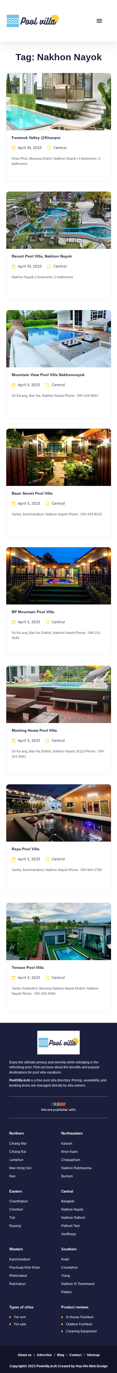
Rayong (15, 1226)
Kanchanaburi (19, 1259)
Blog (60, 1355)
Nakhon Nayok (72, 1209)
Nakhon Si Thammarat (77, 1284)
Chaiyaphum (70, 1160)
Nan (12, 1176)
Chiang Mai (17, 1143)
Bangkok (67, 1201)
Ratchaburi (17, 1284)
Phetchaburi (18, 1276)
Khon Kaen (69, 1152)
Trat (12, 1218)
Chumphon (69, 1267)
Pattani (66, 1292)
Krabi (65, 1259)
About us (25, 1355)
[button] (99, 20)
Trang (65, 1276)
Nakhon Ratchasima (76, 1168)
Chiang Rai (17, 1152)
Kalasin (66, 1143)
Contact (75, 1355)
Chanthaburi (18, 1201)
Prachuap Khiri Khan (24, 1267)
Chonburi (16, 1209)
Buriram (67, 1176)
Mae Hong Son (20, 1168)
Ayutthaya (68, 1234)
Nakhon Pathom (73, 1218)
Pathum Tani (70, 1226)
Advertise (44, 1355)
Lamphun (16, 1160)
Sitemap (93, 1355)
